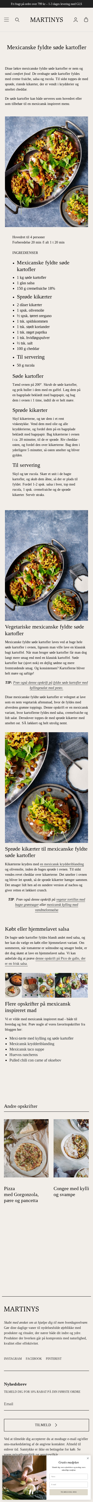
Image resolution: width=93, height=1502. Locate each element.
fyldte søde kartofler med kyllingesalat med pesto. (59, 685)
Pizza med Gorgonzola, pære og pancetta (21, 1194)
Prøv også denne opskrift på (32, 682)
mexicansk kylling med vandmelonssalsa (56, 907)
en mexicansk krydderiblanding (62, 864)
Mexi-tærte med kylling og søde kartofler (41, 1038)
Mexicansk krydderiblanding (31, 1044)
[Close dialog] (88, 1458)
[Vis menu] (6, 19)
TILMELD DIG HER (69, 1492)
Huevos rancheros (23, 1055)
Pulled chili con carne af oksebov (35, 1060)
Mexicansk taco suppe (26, 1049)
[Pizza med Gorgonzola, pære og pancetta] (26, 1148)
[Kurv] (86, 19)
